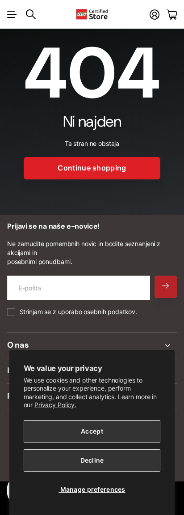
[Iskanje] (31, 14)
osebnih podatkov (109, 311)
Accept (92, 431)
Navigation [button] (12, 14)
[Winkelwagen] (172, 14)
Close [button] (92, 345)
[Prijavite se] (154, 14)
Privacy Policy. (55, 405)
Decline (92, 460)
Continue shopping (92, 167)
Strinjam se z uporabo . (78, 311)
